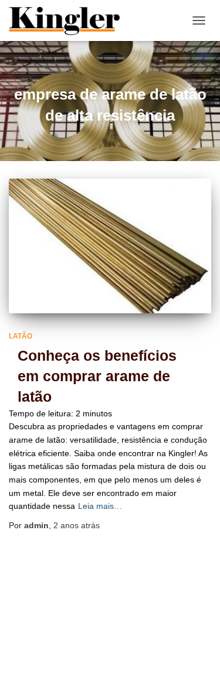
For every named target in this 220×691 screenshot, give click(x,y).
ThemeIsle (158, 676)
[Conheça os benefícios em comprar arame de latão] (110, 246)
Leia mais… (100, 506)
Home (95, 649)
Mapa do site (150, 649)
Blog (55, 649)
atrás (76, 525)
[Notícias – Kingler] (69, 20)
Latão (20, 336)
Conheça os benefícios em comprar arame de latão (97, 376)
